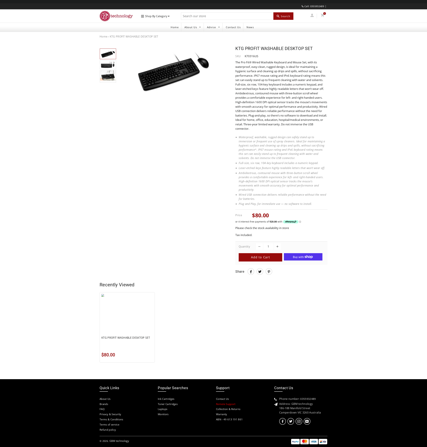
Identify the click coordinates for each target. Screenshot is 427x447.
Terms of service (109, 424)
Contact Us (233, 27)
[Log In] (312, 16)
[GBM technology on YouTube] (307, 421)
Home (175, 27)
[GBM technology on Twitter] (290, 421)
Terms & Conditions (111, 419)
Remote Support (225, 404)
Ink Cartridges (166, 398)
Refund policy (108, 429)
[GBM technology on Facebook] (282, 421)
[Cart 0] (322, 16)
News (250, 27)
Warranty (221, 414)
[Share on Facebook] (251, 271)
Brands (104, 404)
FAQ (102, 409)
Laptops (162, 409)
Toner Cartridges (168, 404)
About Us (191, 27)
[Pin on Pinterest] (269, 271)
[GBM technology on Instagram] (299, 421)
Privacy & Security (110, 414)
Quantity (244, 246)
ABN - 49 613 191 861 (229, 419)
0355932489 (308, 398)
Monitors (163, 414)
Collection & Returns (228, 409)
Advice (212, 27)
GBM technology (119, 440)
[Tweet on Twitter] (260, 271)
